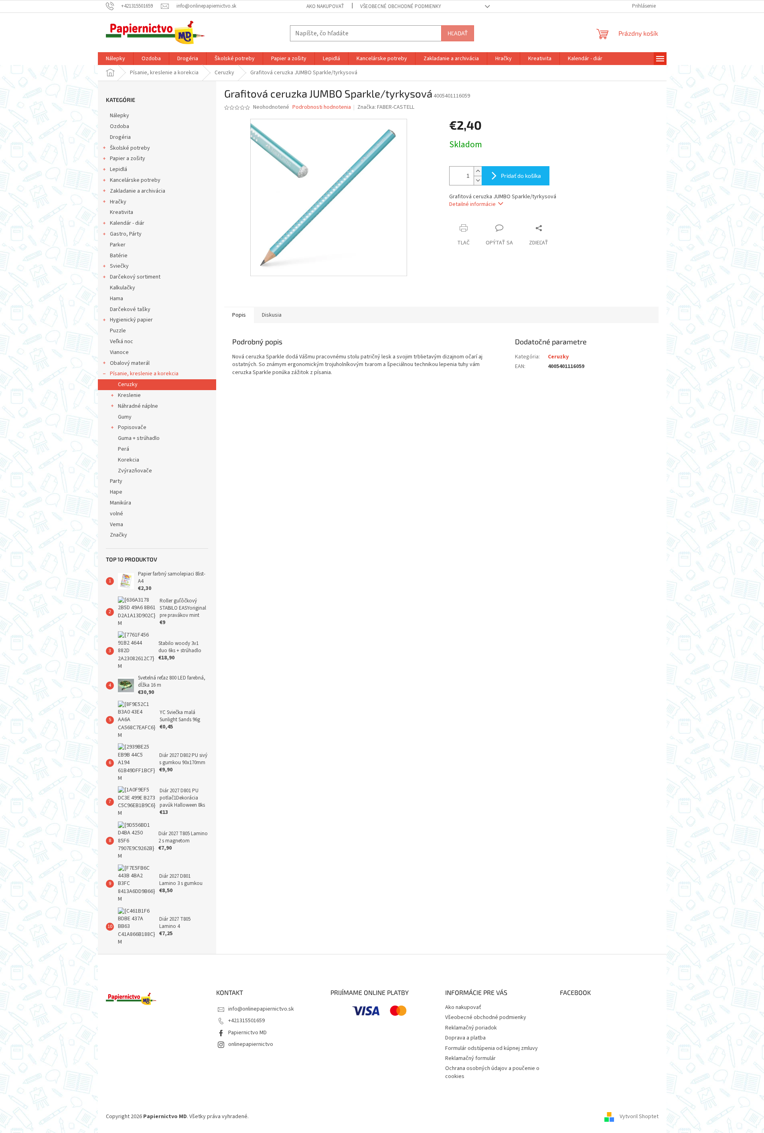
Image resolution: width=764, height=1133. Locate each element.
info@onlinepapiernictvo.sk (261, 1009)
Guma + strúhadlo (139, 438)
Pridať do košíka (521, 175)
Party (116, 481)
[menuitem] (115, 58)
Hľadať (458, 33)
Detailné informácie (472, 204)
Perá (123, 449)
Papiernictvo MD (247, 1033)
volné (116, 514)
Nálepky (119, 116)
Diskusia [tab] (272, 315)
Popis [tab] (239, 315)
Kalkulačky (122, 288)
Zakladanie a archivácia (137, 191)
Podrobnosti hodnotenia (321, 107)
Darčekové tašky (130, 309)
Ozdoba (119, 126)
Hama (116, 299)
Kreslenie (129, 395)
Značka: (385, 107)
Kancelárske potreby (135, 180)
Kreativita (121, 212)
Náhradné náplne (138, 406)
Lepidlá (118, 169)
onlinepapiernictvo (250, 1044)
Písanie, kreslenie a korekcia (144, 374)
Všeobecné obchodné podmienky (400, 6)
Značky (118, 535)
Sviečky (119, 266)
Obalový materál (130, 363)
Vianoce (119, 352)
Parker (118, 245)
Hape (116, 492)
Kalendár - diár (127, 223)
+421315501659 (246, 1021)
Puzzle (118, 331)
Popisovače (132, 427)
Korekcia (128, 460)
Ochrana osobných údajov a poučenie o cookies (492, 1072)
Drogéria (120, 137)
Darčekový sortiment (135, 277)
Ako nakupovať (325, 6)
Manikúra (120, 503)
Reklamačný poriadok (471, 1028)
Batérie (119, 256)
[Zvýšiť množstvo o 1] (478, 171)
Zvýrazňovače (135, 471)
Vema (116, 525)
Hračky (118, 202)
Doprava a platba (465, 1038)
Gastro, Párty (126, 234)
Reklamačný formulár (470, 1058)
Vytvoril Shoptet (639, 1117)
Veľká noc (121, 342)
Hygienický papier (131, 320)
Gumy (125, 417)
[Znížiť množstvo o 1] (478, 180)
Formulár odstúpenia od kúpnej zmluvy (491, 1048)
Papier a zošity (127, 159)
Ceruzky (128, 384)
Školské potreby (130, 148)
